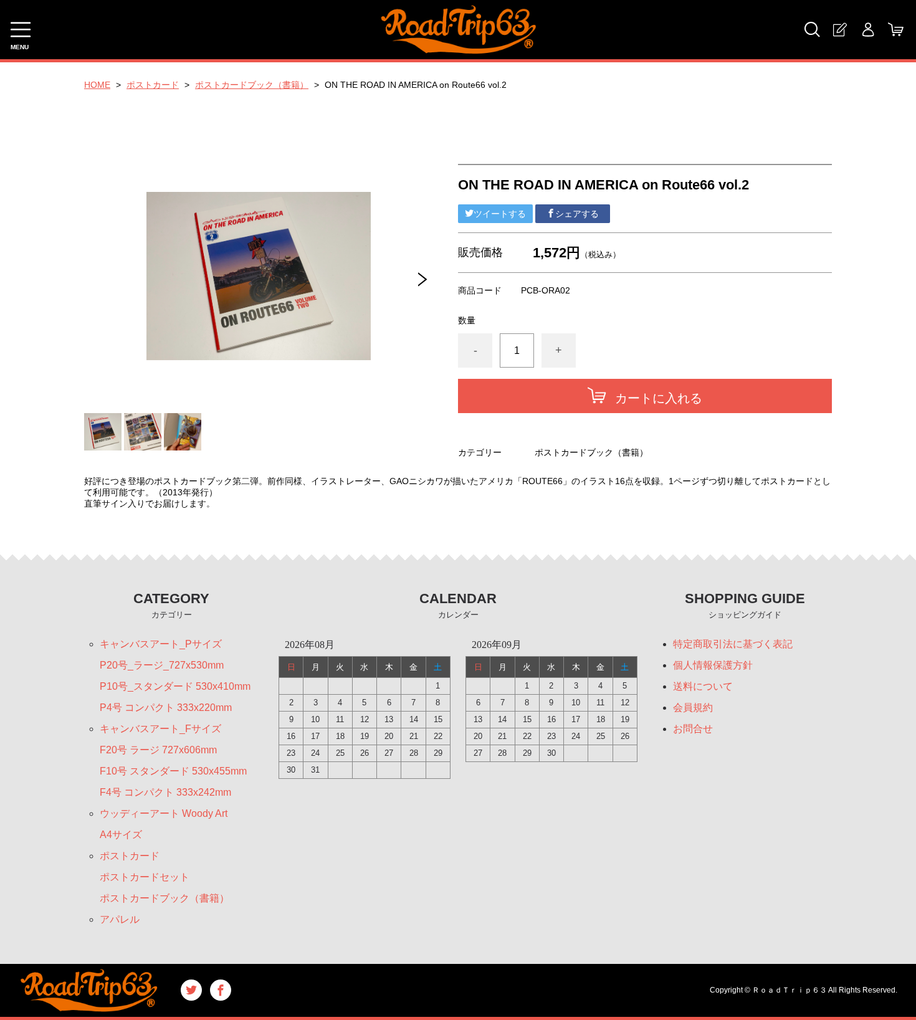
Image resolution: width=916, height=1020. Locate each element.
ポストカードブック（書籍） (251, 85)
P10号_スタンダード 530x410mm (175, 686)
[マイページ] (868, 29)
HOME (97, 85)
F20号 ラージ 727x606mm (158, 750)
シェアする (577, 214)
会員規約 (693, 707)
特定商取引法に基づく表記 (733, 644)
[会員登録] (840, 29)
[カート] (896, 29)
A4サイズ (121, 834)
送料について (703, 686)
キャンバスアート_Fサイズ (160, 728)
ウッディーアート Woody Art (163, 813)
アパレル (120, 919)
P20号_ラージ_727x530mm (162, 665)
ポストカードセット (144, 877)
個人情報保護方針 (713, 665)
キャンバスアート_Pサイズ (161, 644)
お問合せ (693, 728)
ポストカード (152, 85)
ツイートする (500, 214)
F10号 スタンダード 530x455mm (173, 771)
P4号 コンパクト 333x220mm (166, 707)
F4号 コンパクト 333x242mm (165, 792)
